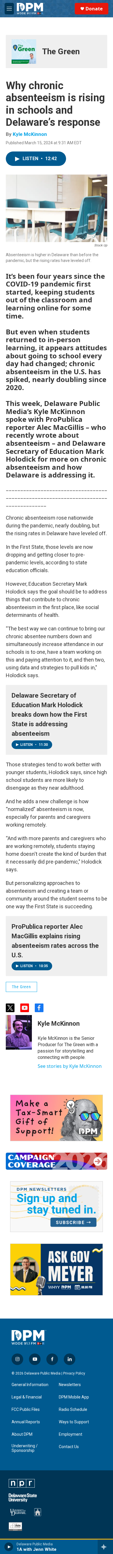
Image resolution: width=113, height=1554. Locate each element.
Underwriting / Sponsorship (25, 1448)
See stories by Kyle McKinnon (70, 1066)
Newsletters (70, 1385)
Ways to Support (74, 1422)
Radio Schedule (73, 1409)
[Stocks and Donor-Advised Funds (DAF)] (56, 1118)
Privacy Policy (74, 1373)
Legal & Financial (27, 1397)
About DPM (22, 1434)
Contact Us (69, 1447)
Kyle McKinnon (30, 134)
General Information (30, 1385)
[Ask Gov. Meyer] (56, 1269)
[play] (8, 1547)
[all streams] (105, 1547)
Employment (70, 1434)
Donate (94, 8)
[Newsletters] (56, 1207)
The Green (61, 51)
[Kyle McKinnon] (19, 1032)
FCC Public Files (26, 1409)
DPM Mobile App (74, 1397)
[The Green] (24, 51)
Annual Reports (26, 1422)
